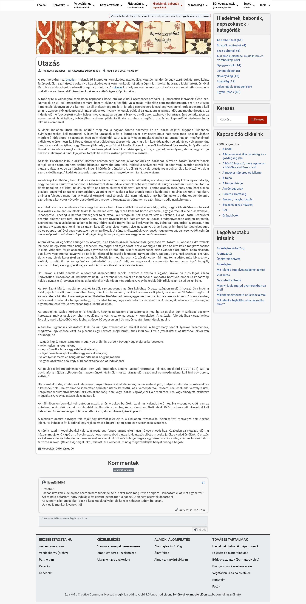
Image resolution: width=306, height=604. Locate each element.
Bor (224, 210)
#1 (203, 482)
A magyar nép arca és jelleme (242, 172)
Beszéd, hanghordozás (237, 199)
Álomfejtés (161, 553)
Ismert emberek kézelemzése (116, 553)
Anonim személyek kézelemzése (118, 546)
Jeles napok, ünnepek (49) (234, 86)
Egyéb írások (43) (228, 92)
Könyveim (218, 579)
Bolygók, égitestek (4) (231, 45)
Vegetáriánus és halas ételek (231, 573)
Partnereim (46, 559)
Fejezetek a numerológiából (230, 553)
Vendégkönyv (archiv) (53, 553)
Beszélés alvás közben (237, 204)
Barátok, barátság (234, 194)
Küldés (201, 529)
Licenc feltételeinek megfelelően (185, 594)
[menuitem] (42, 5)
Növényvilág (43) (228, 76)
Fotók (216, 586)
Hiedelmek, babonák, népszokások (235, 546)
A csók (227, 149)
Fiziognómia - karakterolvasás (232, 566)
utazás (70, 79)
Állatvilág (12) (226, 81)
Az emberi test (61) (230, 40)
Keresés (259, 119)
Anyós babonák (232, 188)
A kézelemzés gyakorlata (113, 559)
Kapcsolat (46, 573)
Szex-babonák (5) (228, 50)
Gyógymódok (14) (229, 65)
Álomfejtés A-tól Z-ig (168, 546)
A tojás (227, 178)
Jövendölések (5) (228, 70)
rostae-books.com (51, 546)
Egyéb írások (92, 70)
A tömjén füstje (232, 183)
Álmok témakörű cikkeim (171, 559)
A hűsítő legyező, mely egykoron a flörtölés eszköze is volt (243, 165)
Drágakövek (230, 215)
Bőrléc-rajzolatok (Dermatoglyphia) (235, 559)
